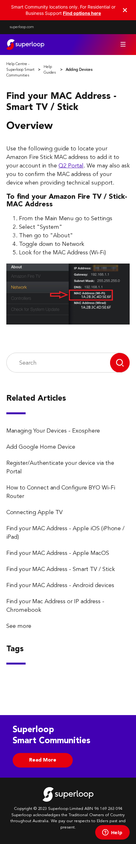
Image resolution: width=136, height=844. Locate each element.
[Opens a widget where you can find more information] (112, 833)
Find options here (82, 13)
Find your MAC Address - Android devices (60, 585)
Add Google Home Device (40, 447)
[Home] (25, 44)
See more (18, 626)
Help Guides (50, 70)
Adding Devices (79, 70)
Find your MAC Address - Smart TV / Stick (60, 569)
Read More (42, 760)
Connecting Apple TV (34, 512)
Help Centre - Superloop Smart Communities (20, 69)
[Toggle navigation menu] (123, 44)
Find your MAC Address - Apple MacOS (57, 553)
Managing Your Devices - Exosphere (53, 431)
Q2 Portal (71, 166)
